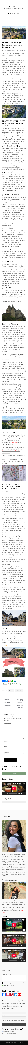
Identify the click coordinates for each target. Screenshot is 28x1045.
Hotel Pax (14, 442)
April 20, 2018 (12, 50)
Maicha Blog (21, 1042)
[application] (14, 788)
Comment (7, 723)
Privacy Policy (6, 970)
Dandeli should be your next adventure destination (7, 702)
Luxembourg (19, 690)
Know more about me (12, 876)
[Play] (4, 793)
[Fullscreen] (24, 793)
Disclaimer (5, 968)
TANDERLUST (14, 6)
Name (6, 741)
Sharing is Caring (11, 683)
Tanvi (5, 50)
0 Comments (22, 50)
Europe (10, 690)
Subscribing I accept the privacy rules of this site (13, 1021)
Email (6, 746)
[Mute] (21, 793)
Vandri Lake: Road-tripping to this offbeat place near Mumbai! (19, 703)
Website (6, 752)
